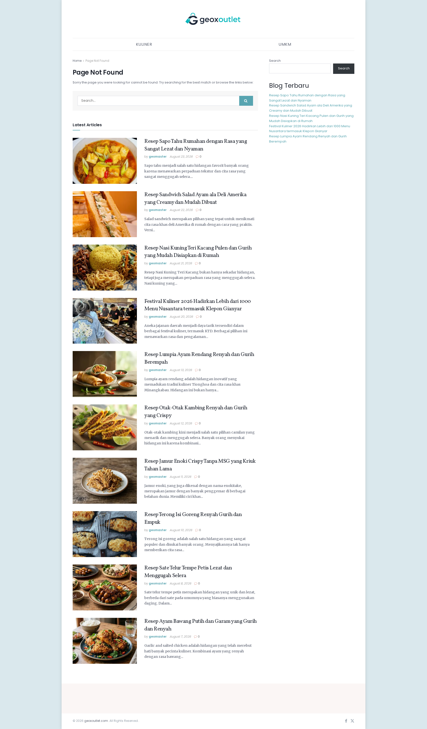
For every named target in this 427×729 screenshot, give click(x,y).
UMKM (284, 44)
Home (77, 61)
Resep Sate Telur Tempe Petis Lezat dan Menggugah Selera (188, 572)
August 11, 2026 (180, 477)
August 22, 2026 (181, 210)
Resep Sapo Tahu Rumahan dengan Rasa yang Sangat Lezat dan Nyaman (195, 145)
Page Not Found (97, 61)
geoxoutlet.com (96, 721)
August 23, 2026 (181, 156)
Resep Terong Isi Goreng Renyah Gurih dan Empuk (193, 518)
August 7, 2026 (180, 636)
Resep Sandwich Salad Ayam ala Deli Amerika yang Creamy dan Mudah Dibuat (195, 198)
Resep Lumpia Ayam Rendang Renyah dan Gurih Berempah (199, 358)
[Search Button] (246, 101)
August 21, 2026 (181, 263)
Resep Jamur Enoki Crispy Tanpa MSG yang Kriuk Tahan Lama (200, 465)
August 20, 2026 (181, 316)
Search (275, 60)
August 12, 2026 (181, 423)
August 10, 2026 (181, 530)
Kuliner (144, 44)
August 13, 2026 (181, 370)
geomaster (158, 156)
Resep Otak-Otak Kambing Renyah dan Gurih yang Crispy (195, 411)
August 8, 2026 (180, 583)
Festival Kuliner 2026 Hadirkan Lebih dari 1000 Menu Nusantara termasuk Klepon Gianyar (197, 305)
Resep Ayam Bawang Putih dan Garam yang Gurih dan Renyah (200, 625)
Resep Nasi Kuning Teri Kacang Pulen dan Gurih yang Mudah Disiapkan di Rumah (198, 252)
